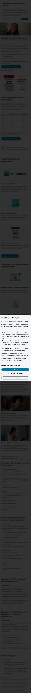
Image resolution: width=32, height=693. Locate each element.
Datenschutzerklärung (7, 365)
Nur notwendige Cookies (15, 373)
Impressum (17, 365)
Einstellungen (15, 378)
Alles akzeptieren (15, 370)
